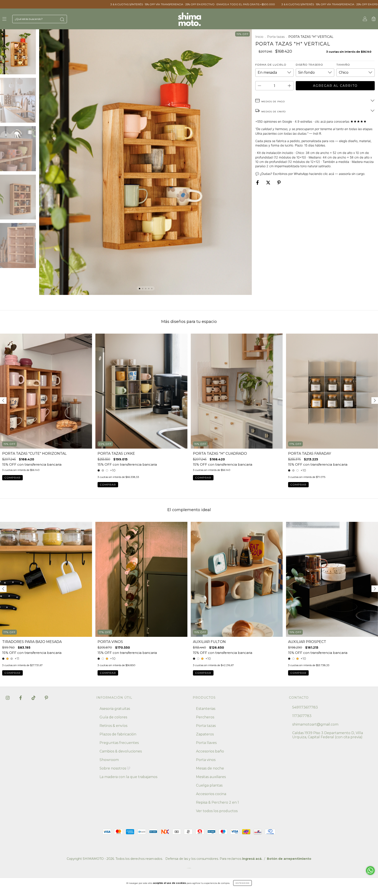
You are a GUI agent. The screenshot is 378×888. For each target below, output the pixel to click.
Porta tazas (276, 37)
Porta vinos (205, 760)
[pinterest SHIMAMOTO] (46, 698)
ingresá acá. (252, 859)
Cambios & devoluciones (121, 751)
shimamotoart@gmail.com (315, 724)
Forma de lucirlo (270, 64)
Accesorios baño (210, 751)
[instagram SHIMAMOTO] (8, 698)
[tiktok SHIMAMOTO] (34, 698)
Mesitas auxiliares (211, 777)
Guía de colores (113, 717)
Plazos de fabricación (118, 734)
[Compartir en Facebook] (258, 183)
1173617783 (302, 716)
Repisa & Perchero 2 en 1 (217, 802)
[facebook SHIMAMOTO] (21, 698)
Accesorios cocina (211, 794)
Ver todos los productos (217, 811)
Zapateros (205, 734)
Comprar (12, 477)
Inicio (259, 37)
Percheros (205, 717)
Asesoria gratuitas (115, 709)
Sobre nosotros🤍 (115, 768)
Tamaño (343, 64)
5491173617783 (305, 707)
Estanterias (205, 709)
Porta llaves (206, 743)
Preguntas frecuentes (119, 743)
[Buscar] (62, 19)
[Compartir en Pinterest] (279, 183)
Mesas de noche (210, 768)
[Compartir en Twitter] (268, 183)
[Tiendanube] (189, 869)
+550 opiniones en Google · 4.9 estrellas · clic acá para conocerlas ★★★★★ (311, 121)
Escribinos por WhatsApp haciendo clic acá (303, 174)
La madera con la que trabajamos (128, 777)
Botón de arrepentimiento (289, 859)
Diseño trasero (309, 64)
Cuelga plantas (209, 785)
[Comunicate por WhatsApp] (370, 870)
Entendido (242, 883)
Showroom (109, 760)
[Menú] (4, 19)
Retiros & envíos (113, 726)
